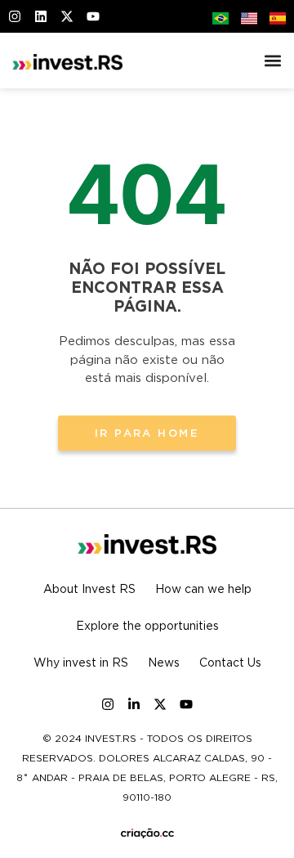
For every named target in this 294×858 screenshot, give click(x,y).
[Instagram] (107, 704)
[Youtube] (186, 704)
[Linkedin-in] (133, 704)
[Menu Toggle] (273, 61)
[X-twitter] (160, 704)
